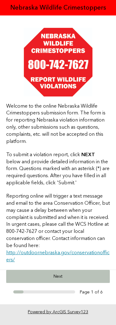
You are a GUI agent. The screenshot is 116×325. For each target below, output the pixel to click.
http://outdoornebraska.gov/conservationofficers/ (58, 256)
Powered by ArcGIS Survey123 (58, 312)
